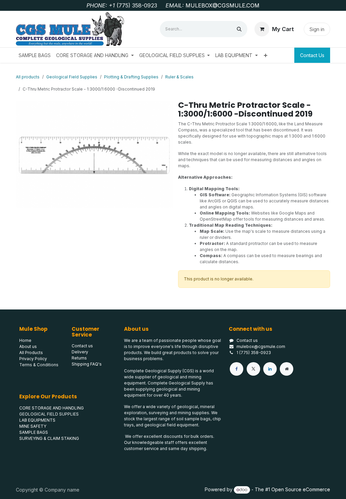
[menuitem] (34, 55)
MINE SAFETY (32, 426)
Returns (79, 357)
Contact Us (312, 55)
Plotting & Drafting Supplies (131, 76)
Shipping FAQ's (87, 364)
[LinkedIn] (270, 369)
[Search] (239, 29)
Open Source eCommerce (300, 489)
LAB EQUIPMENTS (37, 420)
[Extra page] (286, 369)
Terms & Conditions (38, 364)
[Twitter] (253, 369)
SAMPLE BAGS (33, 432)
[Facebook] (236, 369)
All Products (31, 352)
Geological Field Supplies (71, 76)
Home (25, 340)
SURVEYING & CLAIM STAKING (49, 438)
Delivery (80, 351)
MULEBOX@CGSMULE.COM (223, 5)
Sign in (317, 29)
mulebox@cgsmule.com (261, 346)
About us (28, 346)
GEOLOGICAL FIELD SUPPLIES (49, 414)
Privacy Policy (33, 358)
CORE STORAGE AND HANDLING (51, 407)
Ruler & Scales (179, 76)
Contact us (247, 340)
